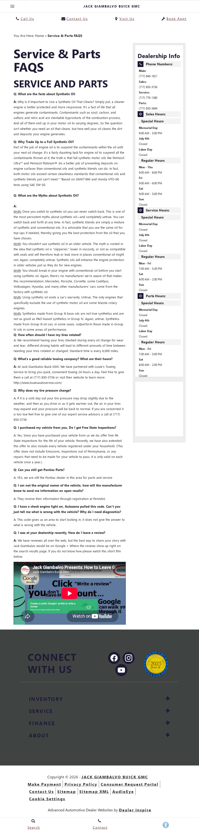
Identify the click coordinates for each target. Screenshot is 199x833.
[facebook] (114, 658)
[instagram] (129, 658)
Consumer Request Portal (129, 784)
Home (39, 35)
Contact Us (41, 791)
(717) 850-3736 (148, 87)
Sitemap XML (94, 791)
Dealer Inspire (135, 809)
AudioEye (123, 791)
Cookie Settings (47, 798)
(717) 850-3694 (148, 108)
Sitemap (66, 791)
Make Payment (44, 784)
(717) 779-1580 (148, 98)
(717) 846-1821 (148, 76)
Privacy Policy (81, 784)
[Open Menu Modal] (12, 6)
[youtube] (121, 670)
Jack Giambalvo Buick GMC (115, 776)
